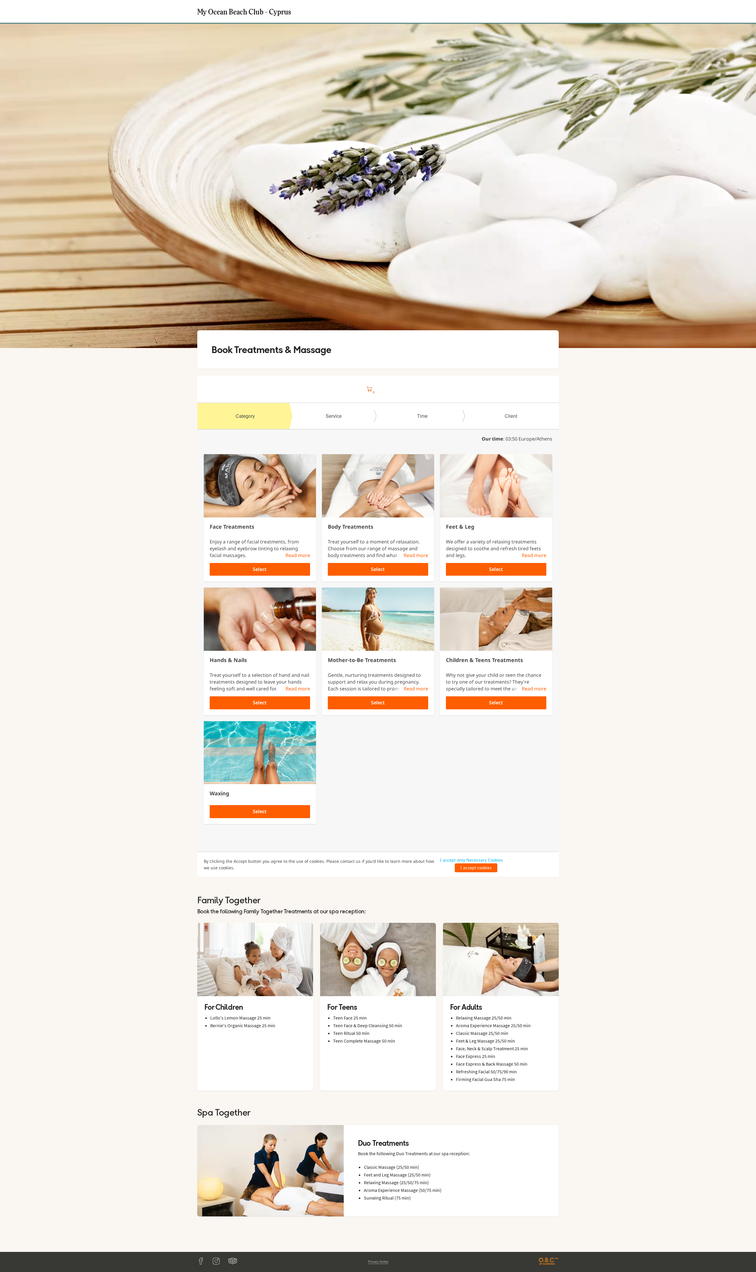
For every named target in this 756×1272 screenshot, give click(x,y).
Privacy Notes (378, 1261)
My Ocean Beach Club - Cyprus (244, 11)
